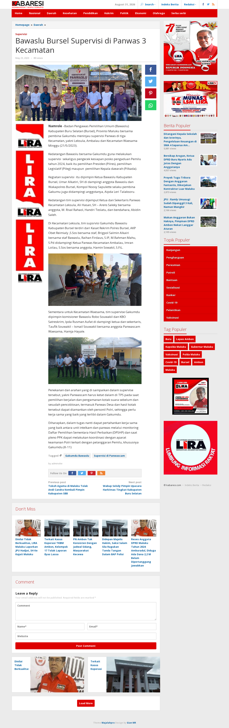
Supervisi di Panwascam (109, 455)
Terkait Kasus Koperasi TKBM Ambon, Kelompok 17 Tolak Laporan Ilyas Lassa (56, 547)
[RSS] (102, 473)
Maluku (170, 370)
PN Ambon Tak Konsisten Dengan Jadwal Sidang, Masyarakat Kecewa (85, 547)
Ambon (198, 362)
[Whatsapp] (151, 105)
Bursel (185, 362)
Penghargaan (175, 257)
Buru (168, 339)
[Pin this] (151, 93)
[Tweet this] (151, 82)
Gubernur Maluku (202, 346)
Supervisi (21, 34)
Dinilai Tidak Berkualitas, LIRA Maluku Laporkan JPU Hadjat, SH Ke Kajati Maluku (26, 547)
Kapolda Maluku (175, 346)
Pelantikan (173, 310)
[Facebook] (73, 473)
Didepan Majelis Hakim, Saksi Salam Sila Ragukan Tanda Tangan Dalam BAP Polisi (114, 547)
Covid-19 (171, 302)
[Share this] (151, 70)
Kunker (171, 295)
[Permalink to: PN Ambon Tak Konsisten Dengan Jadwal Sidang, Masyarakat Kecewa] (86, 528)
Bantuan (171, 280)
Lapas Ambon (185, 339)
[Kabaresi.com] (28, 4)
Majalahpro (108, 722)
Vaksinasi (172, 317)
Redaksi (206, 485)
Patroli (170, 272)
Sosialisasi (173, 287)
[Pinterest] (92, 473)
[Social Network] (208, 4)
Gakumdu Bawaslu (77, 455)
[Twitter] (83, 473)
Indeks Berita (192, 485)
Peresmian (173, 265)
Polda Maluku (191, 354)
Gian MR (131, 722)
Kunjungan (173, 250)
